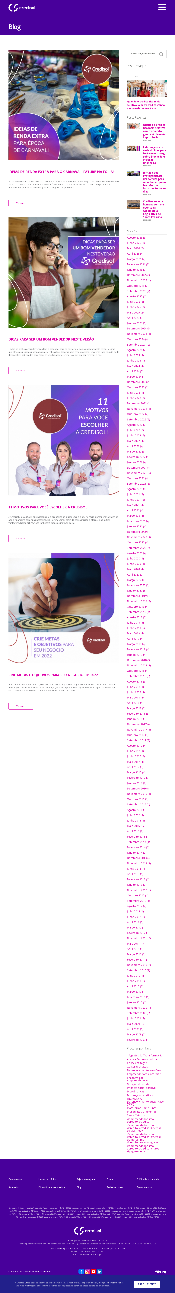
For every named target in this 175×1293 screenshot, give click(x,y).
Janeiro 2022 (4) (136, 462)
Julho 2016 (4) (135, 815)
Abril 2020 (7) (135, 574)
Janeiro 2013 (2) (136, 884)
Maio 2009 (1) (135, 1024)
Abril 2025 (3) (135, 318)
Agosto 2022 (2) (136, 425)
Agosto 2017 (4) (136, 745)
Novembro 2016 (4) (139, 794)
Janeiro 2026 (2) (136, 269)
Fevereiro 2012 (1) (138, 933)
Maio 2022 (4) (135, 441)
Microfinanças (135, 1091)
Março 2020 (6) (136, 580)
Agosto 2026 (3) (136, 237)
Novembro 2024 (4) (139, 334)
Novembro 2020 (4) (139, 537)
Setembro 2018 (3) (138, 676)
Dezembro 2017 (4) (138, 724)
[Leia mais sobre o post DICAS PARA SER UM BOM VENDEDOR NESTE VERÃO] (63, 272)
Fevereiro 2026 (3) (138, 264)
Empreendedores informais (144, 1074)
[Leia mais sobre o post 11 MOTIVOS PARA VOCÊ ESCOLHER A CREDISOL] (63, 440)
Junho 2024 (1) (136, 360)
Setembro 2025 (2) (138, 291)
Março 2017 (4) (136, 772)
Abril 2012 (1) (135, 922)
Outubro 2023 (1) (137, 387)
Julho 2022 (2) (135, 430)
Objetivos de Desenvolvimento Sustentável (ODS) (145, 1101)
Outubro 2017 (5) (137, 735)
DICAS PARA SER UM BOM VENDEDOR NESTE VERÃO (51, 339)
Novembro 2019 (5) (139, 601)
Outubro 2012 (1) (137, 895)
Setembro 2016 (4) (138, 804)
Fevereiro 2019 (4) (138, 649)
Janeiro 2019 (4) (136, 655)
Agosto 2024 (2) (136, 350)
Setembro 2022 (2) (138, 419)
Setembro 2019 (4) (138, 612)
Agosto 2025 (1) (136, 296)
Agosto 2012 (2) (136, 906)
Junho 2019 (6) (136, 628)
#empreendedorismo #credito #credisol (140, 1120)
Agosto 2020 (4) (136, 553)
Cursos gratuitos (137, 1066)
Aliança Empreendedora (142, 1059)
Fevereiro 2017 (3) (138, 778)
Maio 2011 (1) (135, 943)
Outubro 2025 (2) (137, 286)
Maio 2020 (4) (135, 569)
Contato (111, 1179)
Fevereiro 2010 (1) (138, 997)
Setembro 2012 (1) (138, 901)
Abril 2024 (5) (135, 371)
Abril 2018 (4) (135, 703)
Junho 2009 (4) (136, 1018)
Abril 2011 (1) (135, 949)
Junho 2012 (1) (136, 917)
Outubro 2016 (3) (137, 799)
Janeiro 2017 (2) (136, 783)
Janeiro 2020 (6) (136, 590)
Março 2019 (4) (136, 644)
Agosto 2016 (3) (136, 810)
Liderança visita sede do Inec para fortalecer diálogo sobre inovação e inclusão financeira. (154, 155)
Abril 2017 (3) (135, 767)
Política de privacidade (148, 1179)
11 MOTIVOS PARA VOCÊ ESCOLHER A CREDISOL (47, 507)
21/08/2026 (132, 76)
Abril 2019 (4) (135, 638)
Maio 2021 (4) (135, 505)
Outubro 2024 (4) (137, 339)
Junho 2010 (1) (136, 981)
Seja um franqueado (87, 1179)
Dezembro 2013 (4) (138, 858)
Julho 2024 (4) (135, 355)
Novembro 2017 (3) (139, 729)
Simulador (13, 1187)
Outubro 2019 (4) (137, 606)
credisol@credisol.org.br (90, 1254)
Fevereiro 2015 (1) (138, 836)
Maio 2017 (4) (135, 762)
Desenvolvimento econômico (145, 1070)
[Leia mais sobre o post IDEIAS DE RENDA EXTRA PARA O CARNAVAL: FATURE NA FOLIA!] (63, 105)
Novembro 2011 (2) (139, 938)
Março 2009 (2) (136, 1034)
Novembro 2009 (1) (139, 1008)
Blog (79, 1187)
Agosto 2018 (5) (136, 681)
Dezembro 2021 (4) (138, 467)
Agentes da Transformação (146, 1055)
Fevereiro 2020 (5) (138, 585)
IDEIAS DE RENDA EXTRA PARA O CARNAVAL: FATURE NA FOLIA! (61, 171)
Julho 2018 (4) (135, 687)
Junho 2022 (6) (136, 435)
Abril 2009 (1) (135, 1029)
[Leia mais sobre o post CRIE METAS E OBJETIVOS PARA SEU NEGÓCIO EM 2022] (63, 608)
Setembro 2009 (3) (138, 1013)
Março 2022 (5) (136, 451)
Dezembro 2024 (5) (138, 328)
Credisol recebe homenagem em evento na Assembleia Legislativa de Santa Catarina (153, 209)
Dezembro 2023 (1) (138, 382)
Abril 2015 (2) (135, 831)
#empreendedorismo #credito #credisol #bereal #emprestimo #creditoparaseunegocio (144, 1138)
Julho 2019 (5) (135, 622)
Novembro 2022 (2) (139, 408)
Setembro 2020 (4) (138, 548)
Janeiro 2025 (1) (136, 323)
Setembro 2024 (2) (138, 344)
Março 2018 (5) (136, 708)
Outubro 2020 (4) (137, 542)
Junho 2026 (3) (136, 243)
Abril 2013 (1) (135, 874)
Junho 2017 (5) (136, 756)
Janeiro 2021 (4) (136, 526)
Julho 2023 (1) (135, 393)
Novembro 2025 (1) (139, 280)
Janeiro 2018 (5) (136, 719)
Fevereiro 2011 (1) (138, 959)
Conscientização (137, 1063)
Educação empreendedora (51, 1187)
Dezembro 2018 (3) (138, 660)
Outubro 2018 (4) (137, 671)
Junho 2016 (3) (136, 820)
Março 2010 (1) (136, 991)
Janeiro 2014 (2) (136, 852)
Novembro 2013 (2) (139, 863)
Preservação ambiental (141, 1111)
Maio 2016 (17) (136, 826)
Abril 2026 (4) (135, 253)
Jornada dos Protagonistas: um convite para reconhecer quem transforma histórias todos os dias (154, 183)
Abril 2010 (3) (135, 986)
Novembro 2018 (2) (139, 665)
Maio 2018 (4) (135, 697)
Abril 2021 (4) (135, 510)
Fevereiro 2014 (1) (138, 847)
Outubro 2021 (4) (137, 478)
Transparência (144, 1187)
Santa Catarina (136, 1115)
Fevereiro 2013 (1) (138, 879)
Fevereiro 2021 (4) (138, 521)
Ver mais (20, 202)
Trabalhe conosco (116, 1187)
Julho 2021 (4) (135, 494)
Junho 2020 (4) (136, 564)
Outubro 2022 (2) (137, 414)
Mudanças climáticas (140, 1095)
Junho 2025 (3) (136, 307)
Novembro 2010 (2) (139, 965)
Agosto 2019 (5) (136, 617)
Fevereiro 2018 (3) (138, 713)
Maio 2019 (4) (135, 633)
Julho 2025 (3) (135, 302)
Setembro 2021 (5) (138, 483)
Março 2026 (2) (136, 259)
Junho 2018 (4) (136, 692)
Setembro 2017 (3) (138, 740)
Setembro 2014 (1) (138, 842)
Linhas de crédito (47, 1179)
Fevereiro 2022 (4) (138, 457)
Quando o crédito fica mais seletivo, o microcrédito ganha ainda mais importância (146, 105)
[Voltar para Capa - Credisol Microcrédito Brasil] (28, 8)
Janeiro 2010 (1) (136, 1002)
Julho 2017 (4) (135, 751)
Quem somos (15, 1179)
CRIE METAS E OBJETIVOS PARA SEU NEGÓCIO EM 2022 (53, 675)
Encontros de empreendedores (138, 1079)
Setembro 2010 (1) (138, 970)
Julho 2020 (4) (135, 558)
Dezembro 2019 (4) (138, 596)
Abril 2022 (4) (135, 446)
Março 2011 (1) (136, 954)
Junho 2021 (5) (136, 499)
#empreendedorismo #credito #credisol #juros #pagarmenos (143, 1148)
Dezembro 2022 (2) (138, 403)
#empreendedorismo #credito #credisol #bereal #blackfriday (144, 1128)
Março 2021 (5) (136, 515)
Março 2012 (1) (136, 927)
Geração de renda (138, 1084)
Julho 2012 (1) (135, 911)
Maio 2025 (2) (135, 312)
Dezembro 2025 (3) (138, 275)
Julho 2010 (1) (135, 975)
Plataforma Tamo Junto (142, 1108)
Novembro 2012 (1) (139, 890)
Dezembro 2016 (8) (138, 788)
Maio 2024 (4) (135, 366)
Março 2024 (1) (136, 376)
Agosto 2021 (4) (136, 489)
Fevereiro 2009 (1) (138, 1040)
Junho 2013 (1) (136, 869)
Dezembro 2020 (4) (138, 532)
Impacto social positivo (141, 1088)
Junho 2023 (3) (136, 398)
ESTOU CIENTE (147, 1284)
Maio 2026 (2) (135, 248)
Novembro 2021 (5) (139, 473)
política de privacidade (99, 1285)
